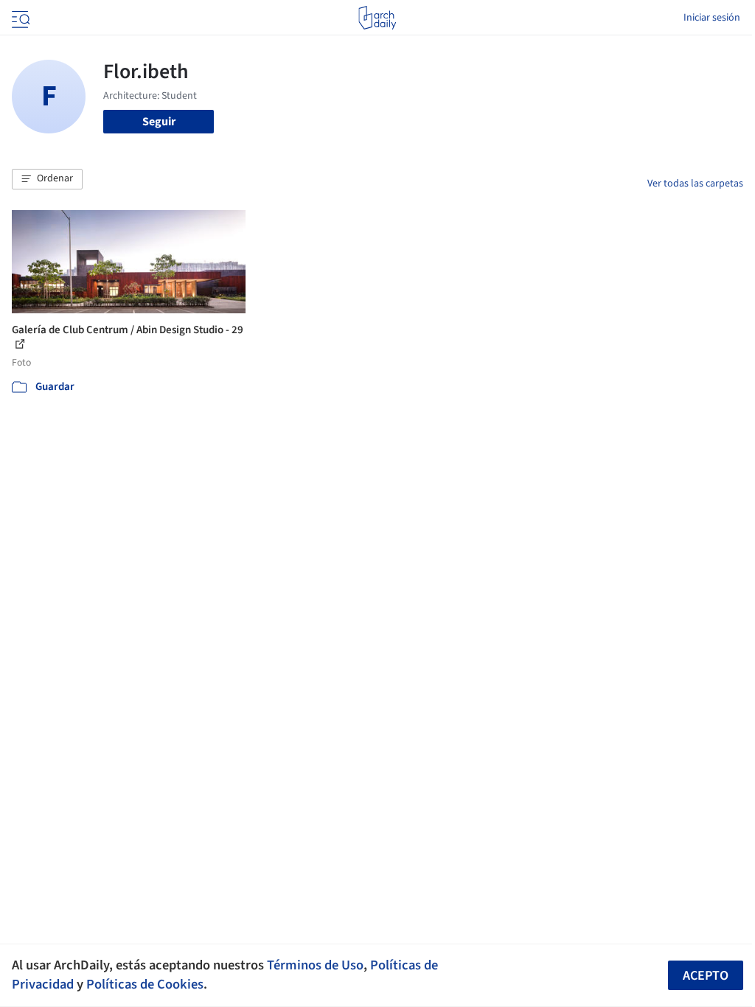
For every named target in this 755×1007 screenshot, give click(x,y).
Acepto (705, 975)
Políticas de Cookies (144, 984)
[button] (47, 179)
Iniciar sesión (711, 18)
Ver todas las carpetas (695, 183)
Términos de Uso (315, 965)
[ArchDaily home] (377, 17)
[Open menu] (19, 17)
